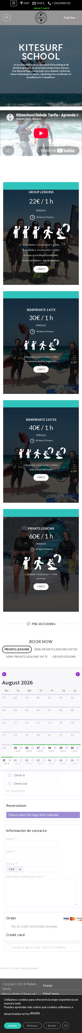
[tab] (17, 649)
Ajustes (52, 1025)
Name (11, 839)
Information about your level (25, 876)
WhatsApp (42, 8)
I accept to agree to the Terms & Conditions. (39, 947)
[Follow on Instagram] (13, 3)
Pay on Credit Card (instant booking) (34, 926)
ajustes (35, 1012)
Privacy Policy (11, 994)
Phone (11, 864)
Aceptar (12, 1025)
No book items (15, 791)
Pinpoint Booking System (25, 968)
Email (11, 851)
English (68, 17)
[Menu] (7, 17)
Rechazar (32, 1025)
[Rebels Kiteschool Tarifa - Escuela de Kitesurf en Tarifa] (41, 18)
